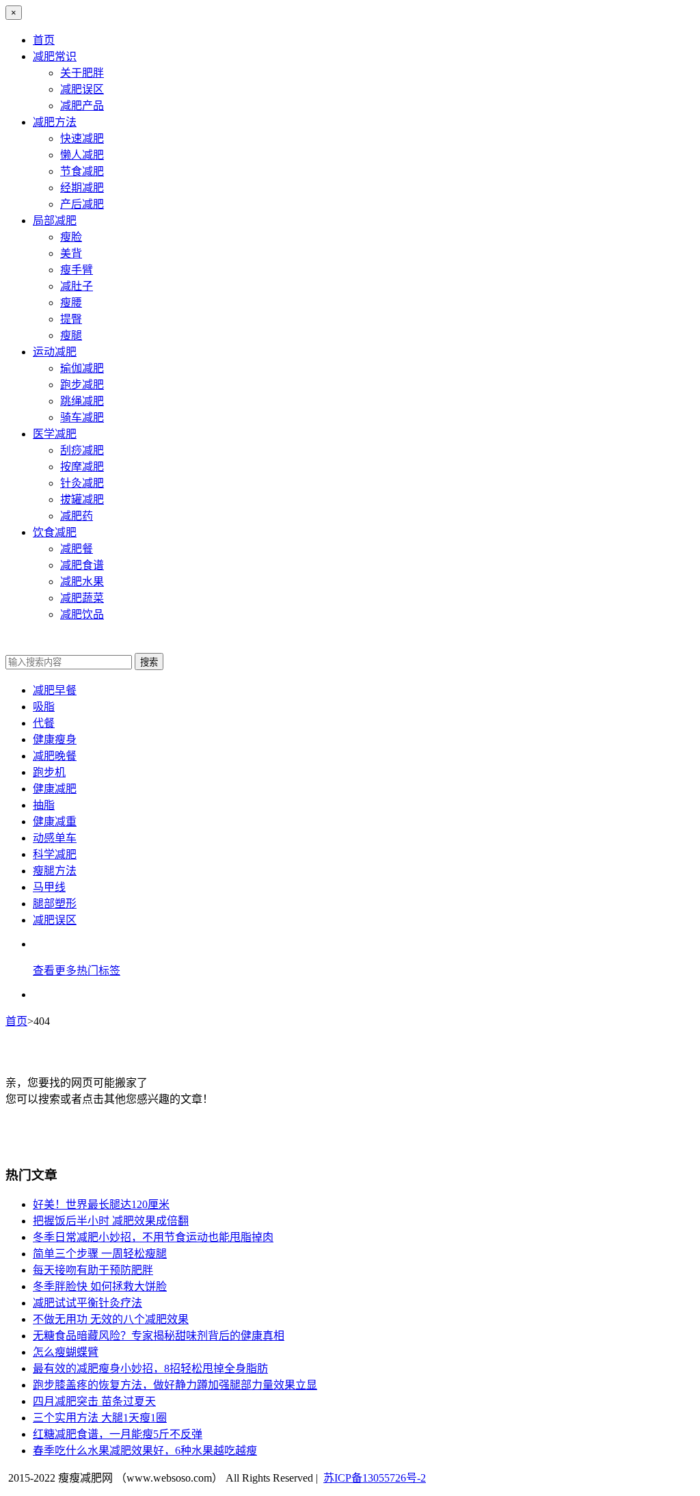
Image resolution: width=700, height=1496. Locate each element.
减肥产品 (82, 105)
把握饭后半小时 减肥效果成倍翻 (111, 1221)
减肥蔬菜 (82, 598)
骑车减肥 (82, 417)
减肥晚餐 (55, 756)
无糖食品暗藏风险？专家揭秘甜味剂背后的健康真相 (158, 1335)
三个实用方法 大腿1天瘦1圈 (100, 1418)
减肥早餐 (55, 690)
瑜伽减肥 (82, 368)
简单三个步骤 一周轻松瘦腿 (100, 1253)
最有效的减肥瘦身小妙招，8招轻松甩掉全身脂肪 (150, 1368)
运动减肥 (55, 352)
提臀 (71, 319)
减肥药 (76, 516)
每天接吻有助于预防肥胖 (93, 1270)
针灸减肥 (82, 483)
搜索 (149, 662)
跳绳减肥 (82, 401)
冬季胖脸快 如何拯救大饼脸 (100, 1286)
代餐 (44, 723)
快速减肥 (82, 138)
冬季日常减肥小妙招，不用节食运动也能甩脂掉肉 (153, 1237)
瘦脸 (71, 237)
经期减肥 (82, 187)
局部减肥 (55, 220)
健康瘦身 (55, 739)
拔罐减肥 (82, 499)
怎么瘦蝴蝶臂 (65, 1352)
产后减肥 (82, 204)
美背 (71, 253)
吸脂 (44, 706)
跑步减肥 (82, 384)
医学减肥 (55, 434)
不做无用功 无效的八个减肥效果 (111, 1319)
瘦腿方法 (55, 871)
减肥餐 (76, 549)
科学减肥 (55, 854)
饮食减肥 (55, 532)
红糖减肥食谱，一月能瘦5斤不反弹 (117, 1434)
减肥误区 (82, 89)
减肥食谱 (82, 565)
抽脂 (44, 805)
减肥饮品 (82, 614)
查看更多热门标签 (76, 970)
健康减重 (55, 821)
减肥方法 (55, 122)
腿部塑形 (55, 903)
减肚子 (76, 286)
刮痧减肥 (82, 450)
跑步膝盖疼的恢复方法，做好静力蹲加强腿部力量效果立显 (175, 1385)
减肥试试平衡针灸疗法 (87, 1303)
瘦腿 (71, 335)
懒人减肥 (82, 155)
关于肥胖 (82, 73)
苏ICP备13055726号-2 (374, 1478)
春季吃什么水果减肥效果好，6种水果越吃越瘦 (145, 1450)
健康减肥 (55, 788)
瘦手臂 (76, 270)
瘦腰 (71, 302)
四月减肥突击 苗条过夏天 (94, 1401)
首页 (44, 40)
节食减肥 (82, 171)
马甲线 (49, 887)
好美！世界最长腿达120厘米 (101, 1204)
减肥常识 (55, 56)
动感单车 (55, 838)
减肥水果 (82, 581)
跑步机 (49, 772)
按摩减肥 (82, 466)
